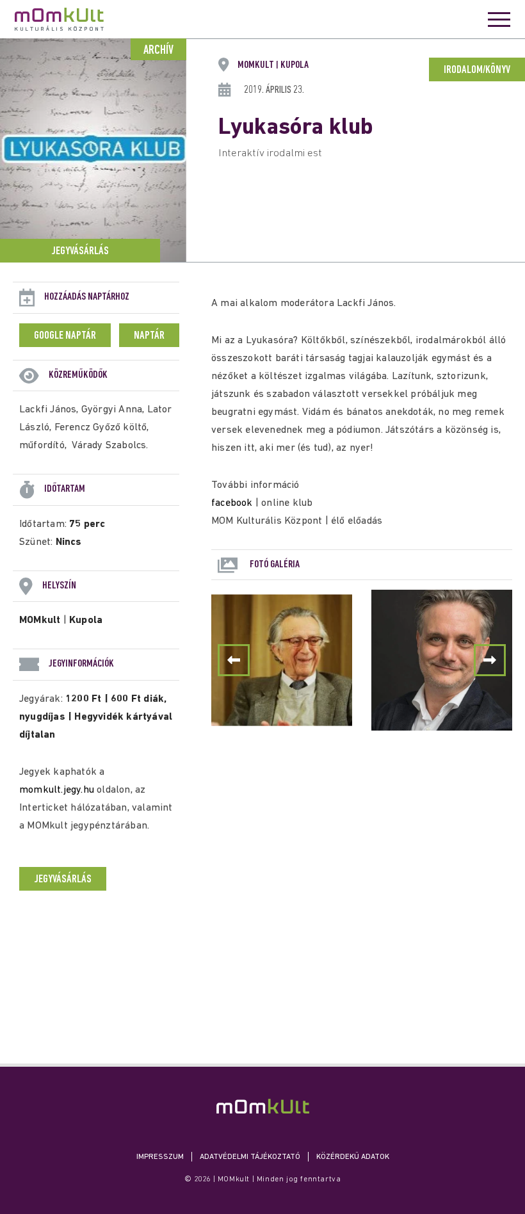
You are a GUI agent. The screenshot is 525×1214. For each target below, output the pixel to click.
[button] (490, 660)
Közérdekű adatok (352, 1157)
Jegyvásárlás (80, 251)
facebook (232, 503)
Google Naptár (65, 336)
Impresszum (160, 1157)
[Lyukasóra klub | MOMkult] (262, 1106)
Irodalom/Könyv (477, 70)
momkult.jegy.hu (56, 790)
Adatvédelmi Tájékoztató (250, 1157)
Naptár (149, 336)
